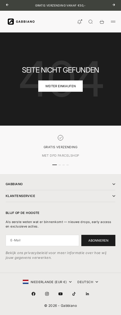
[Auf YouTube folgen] (60, 294)
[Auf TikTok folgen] (74, 294)
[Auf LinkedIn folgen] (87, 294)
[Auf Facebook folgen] (33, 294)
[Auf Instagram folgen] (47, 294)
